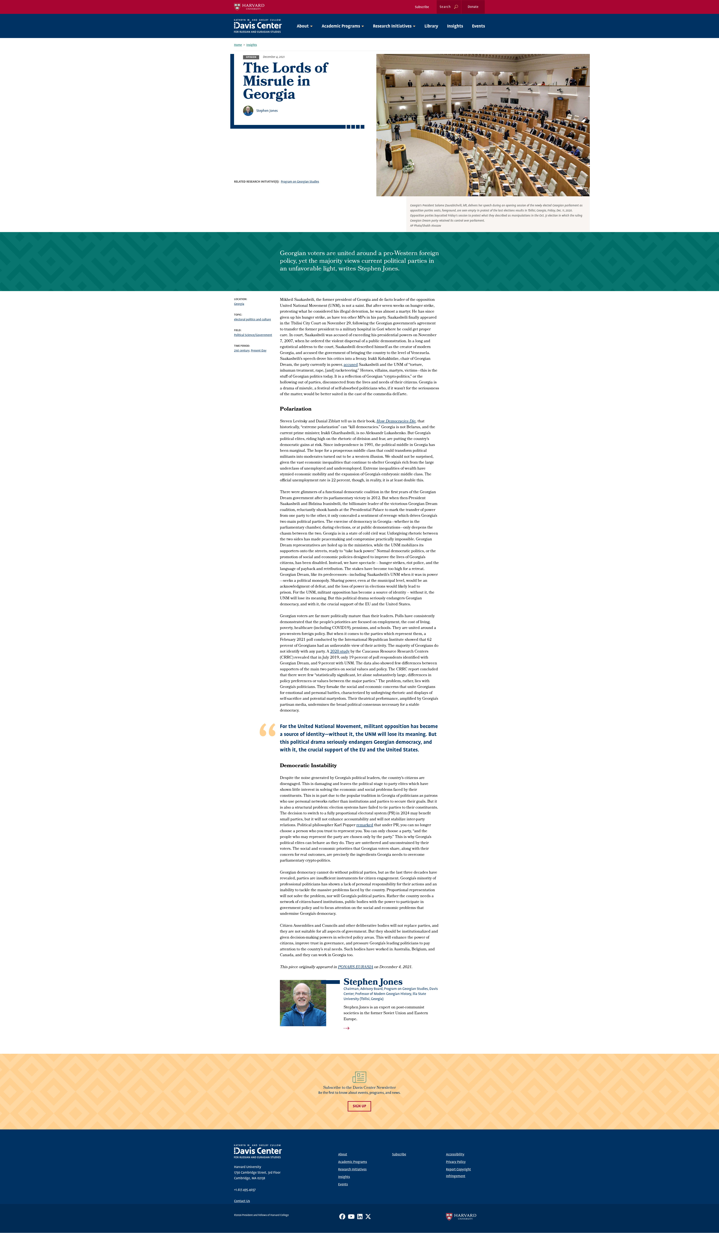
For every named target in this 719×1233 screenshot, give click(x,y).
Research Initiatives (352, 1169)
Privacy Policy (456, 1162)
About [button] (303, 26)
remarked (364, 825)
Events (478, 26)
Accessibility (455, 1154)
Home (238, 45)
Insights (455, 26)
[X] (368, 1218)
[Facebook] (342, 1218)
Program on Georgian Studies (300, 181)
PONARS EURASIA (355, 967)
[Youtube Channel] (351, 1218)
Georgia (239, 304)
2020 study (340, 651)
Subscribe (422, 7)
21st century (241, 350)
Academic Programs (352, 1162)
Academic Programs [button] (341, 26)
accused (351, 365)
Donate (473, 7)
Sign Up (359, 1106)
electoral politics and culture (252, 319)
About (342, 1154)
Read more (391, 1028)
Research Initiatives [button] (392, 26)
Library (431, 26)
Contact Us (242, 1201)
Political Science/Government (253, 335)
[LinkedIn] (359, 1218)
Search (445, 7)
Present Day (258, 350)
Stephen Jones (267, 111)
